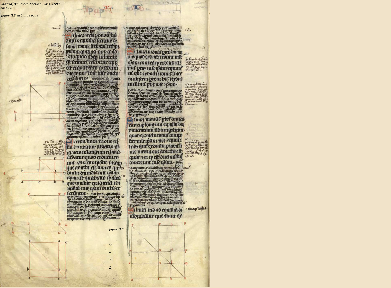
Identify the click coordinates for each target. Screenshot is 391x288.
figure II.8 (116, 229)
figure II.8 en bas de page (19, 15)
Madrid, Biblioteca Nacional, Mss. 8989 (30, 4)
